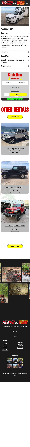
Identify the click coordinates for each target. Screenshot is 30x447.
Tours (5, 347)
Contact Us (20, 348)
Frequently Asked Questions (20, 344)
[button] (27, 3)
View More (15, 117)
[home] (13, 3)
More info (15, 152)
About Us (5, 350)
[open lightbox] (15, 16)
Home (5, 340)
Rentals (5, 344)
